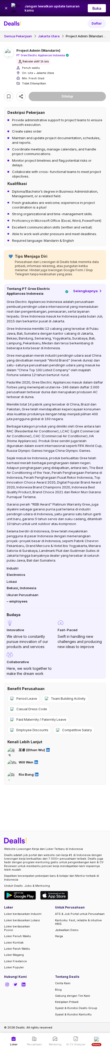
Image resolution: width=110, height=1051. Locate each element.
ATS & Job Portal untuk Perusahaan (80, 914)
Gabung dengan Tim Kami (72, 996)
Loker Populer (14, 967)
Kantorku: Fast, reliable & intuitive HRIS (78, 922)
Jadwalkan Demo (67, 930)
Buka (96, 8)
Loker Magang (14, 955)
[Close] (6, 8)
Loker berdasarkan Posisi (17, 928)
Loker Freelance (15, 961)
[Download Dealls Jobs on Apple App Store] (54, 895)
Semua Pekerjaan (18, 36)
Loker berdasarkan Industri (22, 914)
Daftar (97, 23)
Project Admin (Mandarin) (86, 36)
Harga (59, 936)
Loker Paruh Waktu (17, 948)
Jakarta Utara (49, 36)
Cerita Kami (62, 983)
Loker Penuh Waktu (17, 936)
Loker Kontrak (14, 942)
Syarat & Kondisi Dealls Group (76, 1008)
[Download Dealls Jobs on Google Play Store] (20, 895)
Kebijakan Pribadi (67, 1002)
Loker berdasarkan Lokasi (22, 920)
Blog (58, 989)
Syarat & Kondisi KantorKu (73, 1014)
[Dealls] (13, 23)
